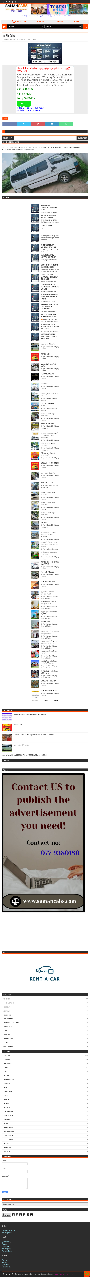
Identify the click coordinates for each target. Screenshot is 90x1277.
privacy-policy (6, 1233)
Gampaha (7, 1056)
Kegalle (6, 1100)
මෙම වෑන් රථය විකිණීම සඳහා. (49, 394)
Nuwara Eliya (8, 1116)
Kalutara (7, 1084)
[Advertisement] (45, 931)
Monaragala (8, 1127)
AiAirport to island (47, 423)
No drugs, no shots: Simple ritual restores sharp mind (49, 336)
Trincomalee (8, 1135)
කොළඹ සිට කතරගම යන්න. (48, 365)
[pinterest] (12, 2)
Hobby (6, 1043)
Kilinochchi (8, 1139)
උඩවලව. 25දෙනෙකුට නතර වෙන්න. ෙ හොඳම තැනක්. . (49, 544)
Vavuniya (7, 1151)
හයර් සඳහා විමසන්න (48, 344)
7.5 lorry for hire (47, 482)
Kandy (6, 1068)
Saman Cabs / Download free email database (30, 714)
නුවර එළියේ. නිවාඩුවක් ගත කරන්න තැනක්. (49, 642)
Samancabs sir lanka (48, 581)
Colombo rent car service (47, 404)
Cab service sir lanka (48, 680)
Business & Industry (11, 1023)
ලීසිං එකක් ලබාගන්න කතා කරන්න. (48, 454)
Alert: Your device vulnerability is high (48, 246)
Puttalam (7, 1108)
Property (7, 1007)
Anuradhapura (9, 1080)
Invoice (4, 1262)
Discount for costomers (50, 463)
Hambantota (8, 1112)
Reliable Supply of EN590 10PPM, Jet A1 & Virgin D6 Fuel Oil (49, 296)
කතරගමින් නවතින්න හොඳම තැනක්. (48, 602)
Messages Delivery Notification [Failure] (48, 256)
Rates (76, 22)
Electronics (8, 1019)
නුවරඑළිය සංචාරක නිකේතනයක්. (47, 592)
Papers (6, 1031)
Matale (6, 1088)
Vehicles (7, 999)
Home (46, 700)
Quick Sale (5, 1246)
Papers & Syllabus (8, 1230)
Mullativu (7, 1147)
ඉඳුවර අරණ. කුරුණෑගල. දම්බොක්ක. (49, 553)
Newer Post (7, 138)
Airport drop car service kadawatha (50, 563)
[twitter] (6, 2)
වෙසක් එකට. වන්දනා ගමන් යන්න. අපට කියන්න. (48, 534)
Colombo (7, 1060)
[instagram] (15, 2)
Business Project (47, 225)
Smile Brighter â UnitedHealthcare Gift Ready (49, 207)
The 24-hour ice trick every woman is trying (48, 315)
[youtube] (9, 2)
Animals (7, 1011)
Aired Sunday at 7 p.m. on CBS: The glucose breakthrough (49, 306)
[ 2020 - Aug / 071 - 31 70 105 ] (64, 1274)
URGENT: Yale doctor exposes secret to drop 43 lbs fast (49, 276)
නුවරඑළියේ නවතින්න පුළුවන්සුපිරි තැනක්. (49, 662)
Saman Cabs (28, 1274)
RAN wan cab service (48, 373)
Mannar (6, 1143)
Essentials (8, 1027)
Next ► (56, 700)
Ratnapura (7, 1120)
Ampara (6, 1076)
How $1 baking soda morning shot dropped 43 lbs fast (50, 286)
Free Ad (4, 1244)
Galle (6, 1096)
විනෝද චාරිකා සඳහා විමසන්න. (48, 414)
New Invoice (6, 1267)
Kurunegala (8, 1064)
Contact (59, 22)
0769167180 (20, 22)
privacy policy (6, 1249)
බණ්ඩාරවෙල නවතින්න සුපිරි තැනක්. (49, 672)
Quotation (5, 1265)
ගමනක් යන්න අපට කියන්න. (48, 444)
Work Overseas (9, 1047)
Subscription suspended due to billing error (49, 266)
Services (7, 1035)
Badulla (6, 1072)
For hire (44, 522)
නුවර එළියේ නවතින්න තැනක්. (49, 652)
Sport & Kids (8, 1039)
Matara (6, 1104)
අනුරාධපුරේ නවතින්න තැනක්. (49, 612)
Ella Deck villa (46, 621)
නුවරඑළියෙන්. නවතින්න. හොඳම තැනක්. (50, 632)
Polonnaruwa (9, 1131)
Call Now (22, 104)
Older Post (82, 138)
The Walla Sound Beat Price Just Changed (48, 216)
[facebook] (3, 2)
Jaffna (6, 1123)
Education (7, 1015)
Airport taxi (45, 354)
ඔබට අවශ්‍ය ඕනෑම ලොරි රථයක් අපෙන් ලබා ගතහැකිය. (49, 435)
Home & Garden (9, 1003)
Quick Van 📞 (6, 1242)
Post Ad (40, 22)
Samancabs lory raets (49, 690)
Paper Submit (6, 1251)
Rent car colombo (47, 572)
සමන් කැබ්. (45, 383)
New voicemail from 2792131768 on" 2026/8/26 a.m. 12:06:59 (50, 326)
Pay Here (5, 1260)
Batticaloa (8, 1092)
